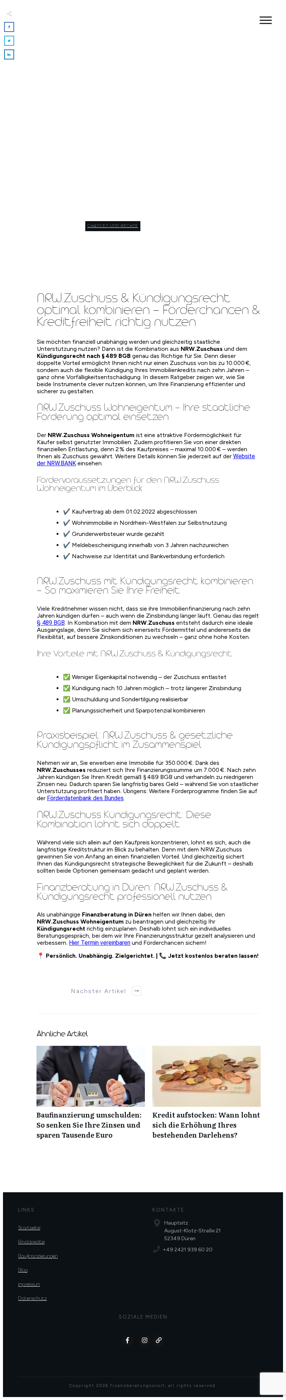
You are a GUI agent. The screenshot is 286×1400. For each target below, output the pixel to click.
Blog (23, 1270)
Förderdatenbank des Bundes (85, 798)
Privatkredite (31, 1242)
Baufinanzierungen (38, 1256)
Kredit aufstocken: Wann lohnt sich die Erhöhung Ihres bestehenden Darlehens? (206, 1096)
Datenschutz (32, 1299)
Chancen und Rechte (113, 226)
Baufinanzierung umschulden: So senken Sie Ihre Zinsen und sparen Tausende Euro (90, 1096)
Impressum (29, 1285)
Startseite (29, 1228)
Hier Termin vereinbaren (99, 942)
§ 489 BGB (51, 622)
